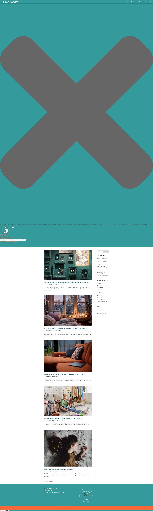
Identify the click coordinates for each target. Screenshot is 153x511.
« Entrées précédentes (48, 481)
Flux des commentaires (101, 311)
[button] (76, 112)
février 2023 (99, 289)
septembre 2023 (100, 287)
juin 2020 (99, 292)
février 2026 (99, 285)
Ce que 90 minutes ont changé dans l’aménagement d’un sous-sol (66, 283)
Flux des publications (101, 309)
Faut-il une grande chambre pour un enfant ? (59, 469)
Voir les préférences (30, 239)
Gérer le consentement (4, 510)
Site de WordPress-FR (101, 313)
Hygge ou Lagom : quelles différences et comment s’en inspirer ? (66, 328)
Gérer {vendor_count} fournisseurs (6, 237)
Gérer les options (3, 234)
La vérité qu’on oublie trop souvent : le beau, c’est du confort (64, 374)
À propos (147, 1)
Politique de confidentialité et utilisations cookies (9, 241)
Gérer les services (3, 235)
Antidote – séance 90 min (129, 1)
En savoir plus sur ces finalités (5, 238)
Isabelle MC (48, 284)
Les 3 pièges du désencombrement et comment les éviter (63, 418)
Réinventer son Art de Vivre (61, 471)
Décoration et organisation (139, 1)
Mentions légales (48, 490)
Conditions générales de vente (51, 488)
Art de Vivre (58, 330)
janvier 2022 (99, 290)
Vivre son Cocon (59, 420)
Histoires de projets (60, 284)
